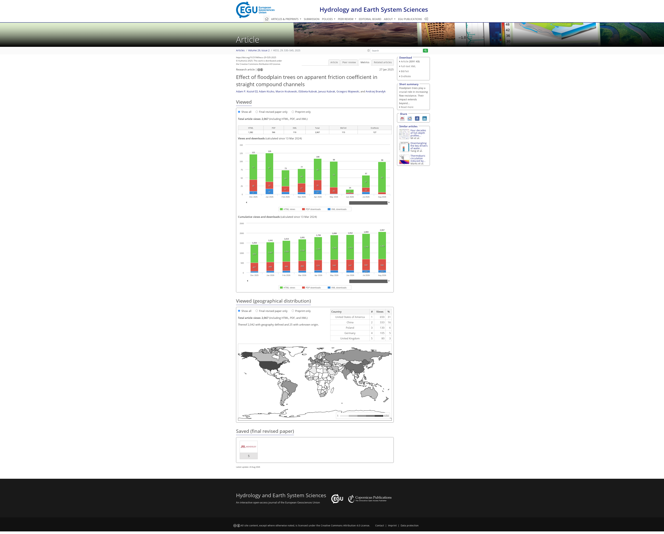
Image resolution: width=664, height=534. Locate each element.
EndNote (406, 76)
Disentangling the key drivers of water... (419, 145)
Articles (240, 50)
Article (334, 62)
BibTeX (405, 71)
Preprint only (303, 111)
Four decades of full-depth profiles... (418, 133)
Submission (311, 19)
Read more (407, 107)
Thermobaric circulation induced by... (418, 158)
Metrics (365, 62)
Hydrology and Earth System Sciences (374, 9)
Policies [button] (327, 19)
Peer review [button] (346, 19)
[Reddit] (409, 118)
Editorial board (370, 19)
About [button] (388, 19)
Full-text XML (408, 66)
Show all (246, 111)
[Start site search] (425, 51)
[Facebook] (417, 118)
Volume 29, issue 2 (259, 50)
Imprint (392, 525)
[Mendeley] (402, 118)
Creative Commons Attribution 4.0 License (345, 525)
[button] (368, 50)
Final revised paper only (273, 111)
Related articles (383, 62)
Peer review (349, 62)
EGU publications (410, 19)
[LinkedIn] (424, 118)
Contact (379, 525)
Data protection (410, 525)
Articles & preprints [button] (285, 19)
